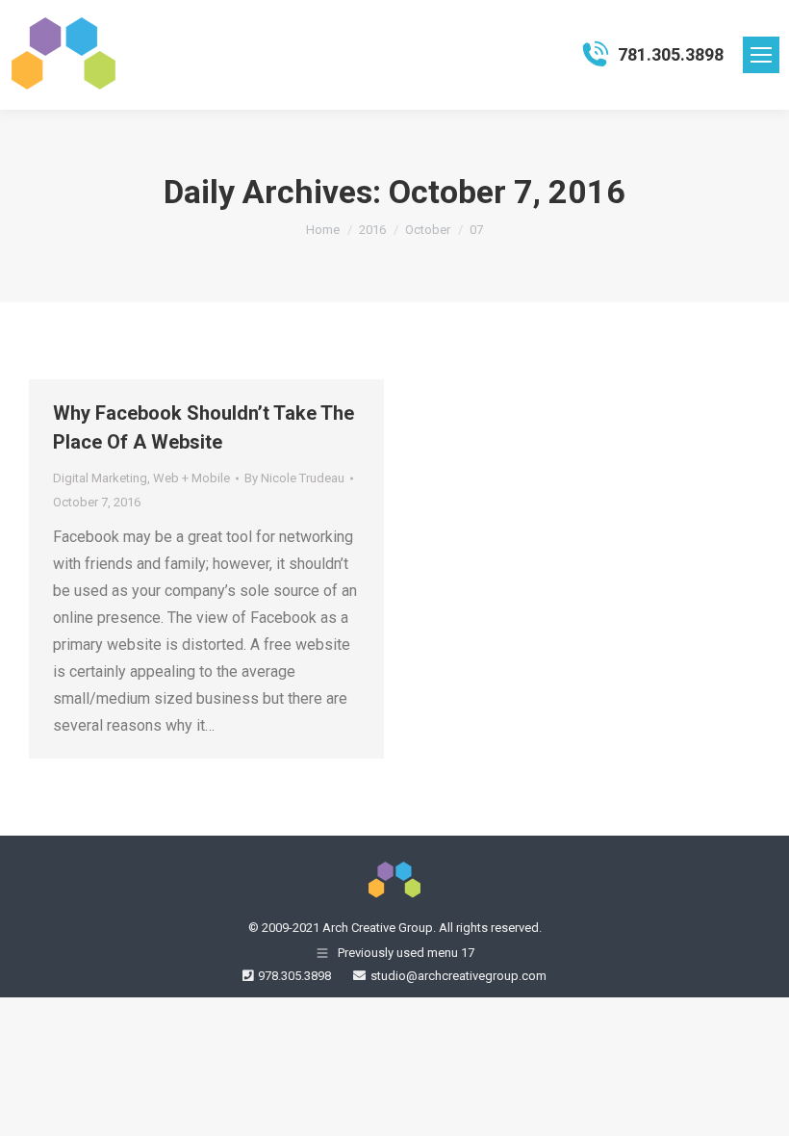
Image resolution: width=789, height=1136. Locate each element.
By (294, 478)
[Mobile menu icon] (761, 55)
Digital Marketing (100, 478)
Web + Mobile (191, 478)
